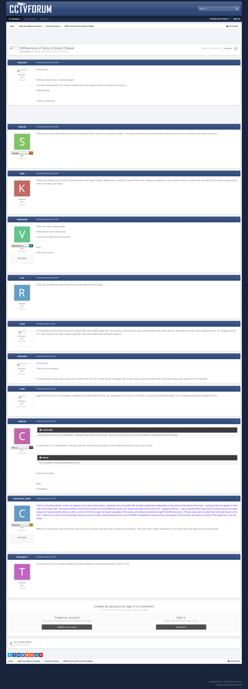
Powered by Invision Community (229, 685)
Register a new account (66, 627)
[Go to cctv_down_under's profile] (22, 513)
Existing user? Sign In (219, 19)
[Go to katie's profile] (22, 188)
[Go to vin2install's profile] (22, 234)
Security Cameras (60, 51)
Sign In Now (181, 627)
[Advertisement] (124, 36)
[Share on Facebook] (14, 655)
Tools (45, 19)
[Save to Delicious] (23, 655)
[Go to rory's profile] (22, 293)
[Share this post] (237, 62)
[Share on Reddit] (27, 655)
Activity (30, 19)
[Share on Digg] (19, 655)
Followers (228, 48)
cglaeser (22, 421)
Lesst (22, 324)
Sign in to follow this (212, 48)
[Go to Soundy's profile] (22, 142)
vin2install (22, 219)
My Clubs (22, 258)
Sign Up (237, 19)
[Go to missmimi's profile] (15, 48)
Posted (47, 62)
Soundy (22, 126)
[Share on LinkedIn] (36, 655)
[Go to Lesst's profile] (22, 332)
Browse (15, 19)
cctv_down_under (22, 498)
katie (22, 173)
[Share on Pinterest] (41, 655)
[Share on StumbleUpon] (32, 655)
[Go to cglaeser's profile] (22, 436)
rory (22, 278)
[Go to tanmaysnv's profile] (22, 572)
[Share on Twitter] (10, 655)
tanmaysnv (22, 557)
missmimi (27, 51)
